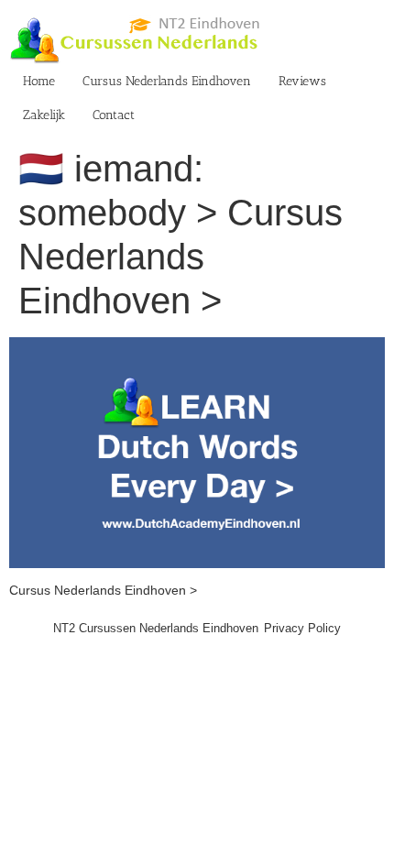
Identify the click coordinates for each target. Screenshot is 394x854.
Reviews (302, 81)
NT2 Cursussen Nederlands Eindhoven (155, 628)
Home (39, 81)
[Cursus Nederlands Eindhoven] (197, 346)
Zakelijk (44, 115)
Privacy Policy (302, 628)
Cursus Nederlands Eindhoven (166, 81)
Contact (114, 115)
